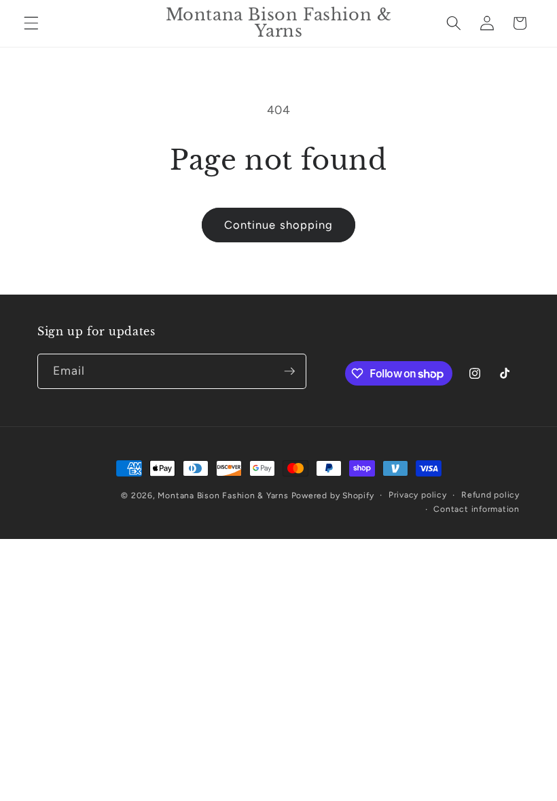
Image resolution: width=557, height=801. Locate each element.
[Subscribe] (289, 371)
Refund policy (490, 495)
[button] (31, 23)
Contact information (476, 509)
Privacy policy (418, 495)
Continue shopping (279, 224)
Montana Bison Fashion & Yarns (223, 495)
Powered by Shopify (332, 495)
